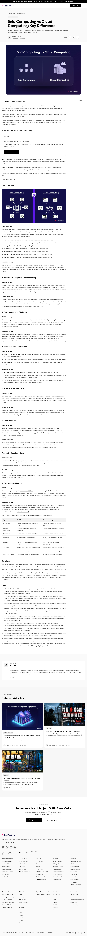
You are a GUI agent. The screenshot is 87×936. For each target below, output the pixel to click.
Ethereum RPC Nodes (8, 902)
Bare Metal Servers (7, 864)
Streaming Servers (76, 861)
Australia (21, 918)
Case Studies (57, 897)
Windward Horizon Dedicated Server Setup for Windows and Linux (22, 779)
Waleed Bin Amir (16, 36)
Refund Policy (74, 902)
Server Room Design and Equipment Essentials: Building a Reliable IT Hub (21, 736)
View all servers (23, 871)
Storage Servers (75, 877)
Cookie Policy (74, 905)
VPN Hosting (74, 874)
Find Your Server (11, 152)
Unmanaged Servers (7, 871)
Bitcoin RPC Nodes (7, 905)
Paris (20, 905)
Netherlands (22, 899)
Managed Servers (6, 869)
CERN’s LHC (30, 354)
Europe (21, 920)
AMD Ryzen (22, 866)
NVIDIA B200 (39, 874)
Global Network (57, 877)
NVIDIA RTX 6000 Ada (42, 871)
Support (55, 907)
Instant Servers (6, 866)
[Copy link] (77, 37)
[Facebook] (14, 847)
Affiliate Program (58, 905)
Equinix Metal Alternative (43, 892)
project (25, 359)
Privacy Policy (74, 892)
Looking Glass (57, 879)
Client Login (75, 5)
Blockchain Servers (7, 892)
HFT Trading (74, 871)
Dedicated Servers (7, 861)
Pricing (55, 902)
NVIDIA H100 (39, 866)
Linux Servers (5, 874)
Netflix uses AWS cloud (28, 372)
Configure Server (34, 820)
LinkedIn (12, 677)
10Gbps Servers (57, 861)
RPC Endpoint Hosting (8, 897)
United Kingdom (23, 902)
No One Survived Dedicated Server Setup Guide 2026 (63, 731)
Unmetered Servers (58, 871)
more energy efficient (26, 491)
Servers (49, 728)
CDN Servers (74, 864)
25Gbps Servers (57, 864)
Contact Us (56, 910)
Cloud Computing (13, 17)
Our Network (56, 894)
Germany (21, 897)
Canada (21, 894)
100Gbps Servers (58, 866)
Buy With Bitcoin (40, 897)
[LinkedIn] (3, 847)
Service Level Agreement (77, 897)
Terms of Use (74, 894)
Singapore (22, 910)
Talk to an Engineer (52, 820)
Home (9, 13)
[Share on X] (69, 37)
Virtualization (74, 882)
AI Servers (39, 864)
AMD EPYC (22, 864)
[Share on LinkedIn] (73, 37)
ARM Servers (22, 869)
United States (23, 892)
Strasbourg (22, 907)
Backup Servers (75, 879)
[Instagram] (11, 847)
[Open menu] (83, 5)
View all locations (24, 923)
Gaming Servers (75, 866)
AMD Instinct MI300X (42, 877)
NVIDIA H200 (39, 869)
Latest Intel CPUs (23, 861)
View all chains (6, 907)
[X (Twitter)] (7, 847)
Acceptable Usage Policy (77, 899)
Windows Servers (6, 877)
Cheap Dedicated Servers (43, 894)
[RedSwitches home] (8, 6)
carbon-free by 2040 (23, 512)
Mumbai (21, 915)
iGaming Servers (75, 869)
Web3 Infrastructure (7, 894)
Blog (14, 13)
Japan (20, 912)
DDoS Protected (58, 874)
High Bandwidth (57, 869)
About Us (55, 892)
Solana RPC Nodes (7, 899)
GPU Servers (39, 861)
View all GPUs (40, 879)
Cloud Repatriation (76, 884)
